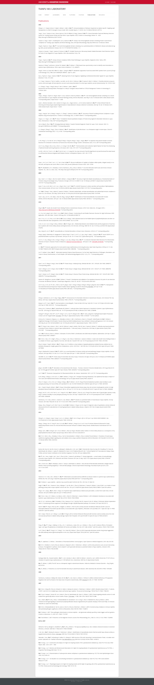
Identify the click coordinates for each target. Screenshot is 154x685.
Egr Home (113, 2)
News (64, 15)
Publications (91, 15)
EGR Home (79, 681)
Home (39, 15)
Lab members (56, 15)
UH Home (107, 2)
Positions (81, 15)
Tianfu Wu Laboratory (52, 9)
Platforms (72, 15)
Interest (47, 15)
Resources (102, 15)
